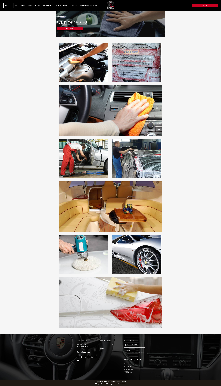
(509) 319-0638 (182, 6)
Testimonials (47, 5)
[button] (16, 5)
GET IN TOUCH (205, 5)
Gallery (58, 5)
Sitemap (109, 384)
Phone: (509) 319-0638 (132, 344)
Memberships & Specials (88, 5)
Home (23, 5)
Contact (66, 5)
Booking (75, 5)
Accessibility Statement (119, 384)
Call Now (70, 28)
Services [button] (38, 5)
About (30, 5)
